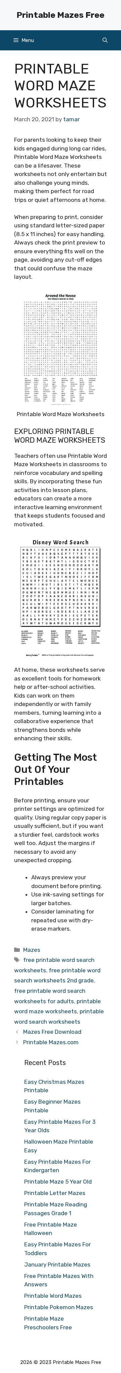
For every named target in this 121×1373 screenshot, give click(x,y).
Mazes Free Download (52, 1031)
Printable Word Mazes (53, 1295)
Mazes (31, 949)
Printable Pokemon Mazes (58, 1307)
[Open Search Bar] (105, 40)
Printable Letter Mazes (54, 1193)
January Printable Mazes (57, 1264)
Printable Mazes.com (51, 1042)
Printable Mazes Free (60, 15)
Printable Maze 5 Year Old (58, 1181)
